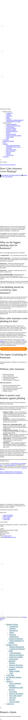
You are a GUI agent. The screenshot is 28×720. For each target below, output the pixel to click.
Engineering (9, 116)
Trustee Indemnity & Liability (13, 121)
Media (7, 117)
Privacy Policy (6, 518)
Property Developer (11, 134)
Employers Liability (11, 130)
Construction (9, 113)
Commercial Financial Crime (13, 125)
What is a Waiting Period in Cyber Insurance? (11, 471)
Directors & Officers (11, 128)
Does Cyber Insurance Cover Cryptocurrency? (11, 473)
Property (8, 132)
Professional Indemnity (12, 131)
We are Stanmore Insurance (13, 145)
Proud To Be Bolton (11, 149)
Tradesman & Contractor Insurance (14, 120)
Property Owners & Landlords (13, 135)
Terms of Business (7, 516)
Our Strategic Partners (8, 141)
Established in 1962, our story (13, 146)
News (4, 142)
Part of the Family (10, 151)
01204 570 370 (7, 535)
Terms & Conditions (8, 515)
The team (8, 152)
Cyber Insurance (10, 127)
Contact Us (6, 156)
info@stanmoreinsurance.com (8, 537)
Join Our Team (10, 155)
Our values (9, 148)
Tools (7, 138)
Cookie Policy (6, 519)
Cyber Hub (6, 139)
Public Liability (10, 137)
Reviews (8, 154)
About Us (5, 144)
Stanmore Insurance (11, 465)
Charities (8, 114)
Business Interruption (11, 124)
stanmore (25, 175)
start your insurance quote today (8, 164)
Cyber (2, 176)
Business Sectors (12, 624)
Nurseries (8, 118)
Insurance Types (11, 645)
